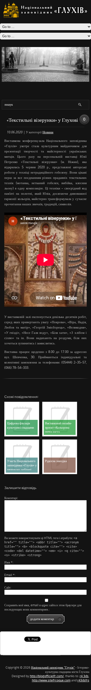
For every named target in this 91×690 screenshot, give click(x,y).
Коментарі (10, 498)
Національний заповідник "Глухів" (53, 667)
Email (9, 575)
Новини (47, 132)
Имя (8, 562)
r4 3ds (84, 676)
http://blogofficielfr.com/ (47, 676)
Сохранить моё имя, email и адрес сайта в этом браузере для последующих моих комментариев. (43, 607)
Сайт (7, 587)
